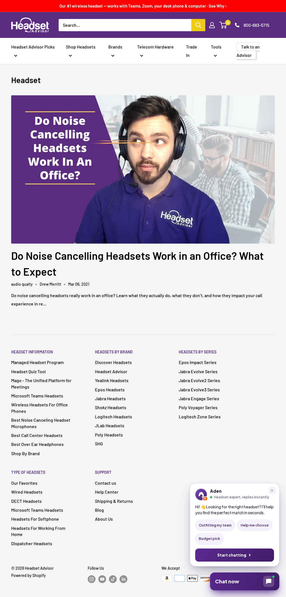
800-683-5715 (256, 25)
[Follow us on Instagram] (92, 579)
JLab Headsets (109, 425)
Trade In (191, 51)
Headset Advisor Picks (33, 46)
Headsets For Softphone (35, 518)
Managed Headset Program (37, 362)
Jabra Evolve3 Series (199, 389)
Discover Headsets (113, 362)
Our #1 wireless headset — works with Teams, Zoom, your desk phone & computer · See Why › (143, 5)
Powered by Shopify (28, 575)
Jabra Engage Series (199, 398)
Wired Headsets (26, 491)
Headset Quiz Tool (28, 371)
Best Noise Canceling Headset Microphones (40, 423)
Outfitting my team (215, 525)
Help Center (106, 491)
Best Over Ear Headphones (37, 444)
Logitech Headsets (113, 416)
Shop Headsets (81, 46)
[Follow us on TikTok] (113, 579)
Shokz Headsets (110, 407)
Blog (99, 510)
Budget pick (209, 538)
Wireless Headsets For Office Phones (39, 407)
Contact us (105, 483)
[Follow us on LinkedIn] (123, 579)
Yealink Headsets (111, 380)
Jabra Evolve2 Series (199, 380)
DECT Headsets (26, 501)
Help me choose (255, 525)
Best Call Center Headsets (37, 435)
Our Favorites (24, 483)
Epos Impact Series (197, 362)
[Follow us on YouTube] (102, 579)
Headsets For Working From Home (38, 531)
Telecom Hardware (155, 46)
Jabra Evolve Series (198, 371)
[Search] (198, 25)
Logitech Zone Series (200, 416)
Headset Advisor (111, 371)
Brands (115, 46)
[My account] (212, 25)
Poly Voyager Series (198, 407)
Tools (216, 46)
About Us (104, 518)
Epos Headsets (110, 389)
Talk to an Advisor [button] (248, 51)
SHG (99, 443)
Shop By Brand (25, 453)
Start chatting (231, 555)
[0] (223, 25)
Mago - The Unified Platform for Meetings (41, 383)
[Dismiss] (272, 490)
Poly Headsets (109, 434)
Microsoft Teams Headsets (37, 395)
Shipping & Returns (114, 501)
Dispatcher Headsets (31, 543)
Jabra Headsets (110, 398)
